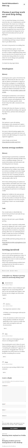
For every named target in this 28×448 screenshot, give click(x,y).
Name (4, 404)
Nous (6, 362)
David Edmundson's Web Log (10, 4)
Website (4, 415)
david (12, 270)
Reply (4, 298)
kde (17, 270)
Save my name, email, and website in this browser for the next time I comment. (13, 424)
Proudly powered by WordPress (9, 446)
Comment (5, 385)
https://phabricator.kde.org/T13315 (11, 142)
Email (4, 410)
